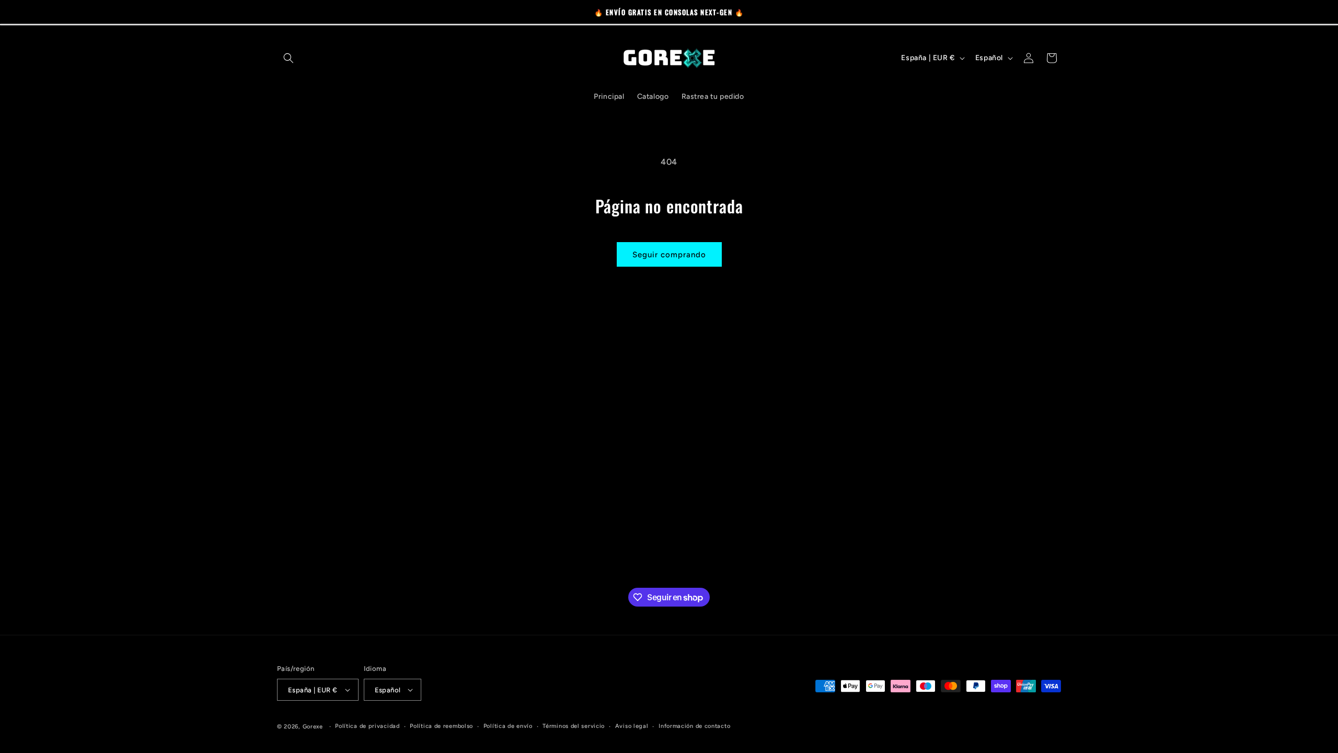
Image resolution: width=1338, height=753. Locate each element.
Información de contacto (694, 726)
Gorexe (313, 726)
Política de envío (508, 726)
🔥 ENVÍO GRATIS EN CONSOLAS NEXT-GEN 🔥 (669, 12)
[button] (288, 58)
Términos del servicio (574, 726)
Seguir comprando (669, 254)
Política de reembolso (441, 726)
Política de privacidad (367, 726)
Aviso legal (632, 726)
